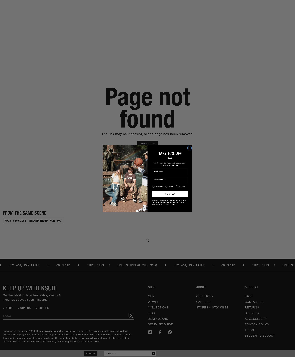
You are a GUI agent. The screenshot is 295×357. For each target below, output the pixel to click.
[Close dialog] (189, 148)
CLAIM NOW (170, 194)
